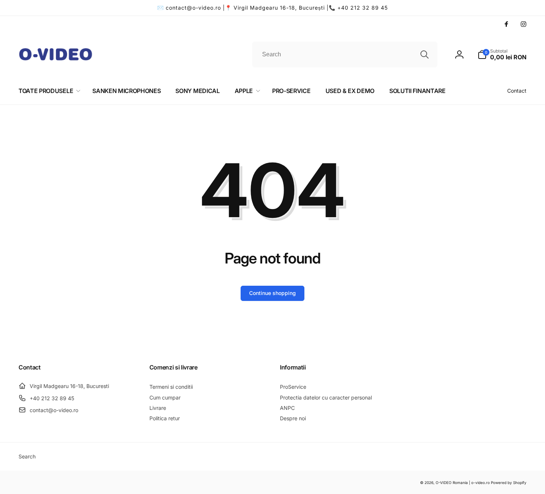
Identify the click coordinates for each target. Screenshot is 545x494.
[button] (502, 54)
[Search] (424, 54)
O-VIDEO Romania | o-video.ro (463, 482)
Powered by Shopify (508, 482)
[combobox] (344, 54)
